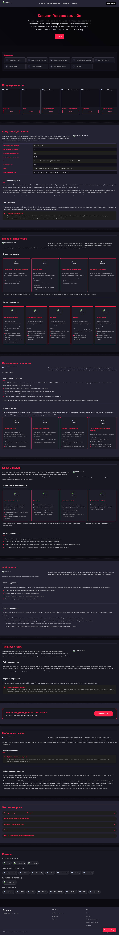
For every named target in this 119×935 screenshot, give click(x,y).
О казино (42, 3)
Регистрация (111, 3)
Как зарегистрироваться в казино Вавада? (18, 813)
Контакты (88, 916)
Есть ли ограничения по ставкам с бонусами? (19, 835)
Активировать (103, 714)
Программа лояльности (83, 60)
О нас (87, 913)
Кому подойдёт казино (38, 60)
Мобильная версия (53, 3)
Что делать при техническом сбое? (15, 830)
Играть (59, 36)
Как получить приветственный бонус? (16, 818)
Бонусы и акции (103, 60)
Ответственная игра (92, 922)
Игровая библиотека (60, 60)
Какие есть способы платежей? (14, 824)
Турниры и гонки (36, 66)
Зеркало (74, 3)
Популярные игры (15, 60)
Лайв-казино (13, 66)
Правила (88, 925)
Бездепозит (66, 3)
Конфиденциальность (92, 919)
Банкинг (78, 66)
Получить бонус (109, 930)
